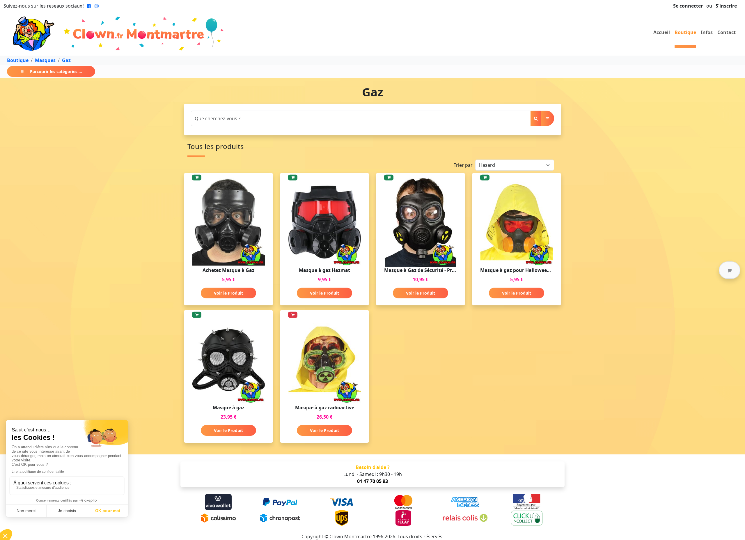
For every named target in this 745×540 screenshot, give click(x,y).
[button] (729, 270)
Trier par (463, 165)
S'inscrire (726, 6)
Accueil (661, 32)
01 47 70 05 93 (372, 481)
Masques (45, 60)
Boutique (685, 32)
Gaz (66, 60)
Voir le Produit (228, 293)
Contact (726, 32)
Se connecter (688, 6)
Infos (707, 32)
